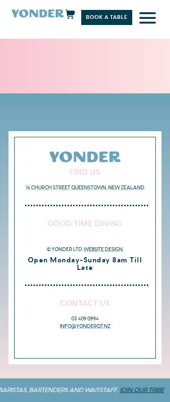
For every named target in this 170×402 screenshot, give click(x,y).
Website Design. (104, 249)
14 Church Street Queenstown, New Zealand (85, 187)
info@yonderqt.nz (85, 326)
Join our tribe (140, 390)
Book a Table (107, 17)
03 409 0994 (85, 318)
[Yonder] (37, 15)
